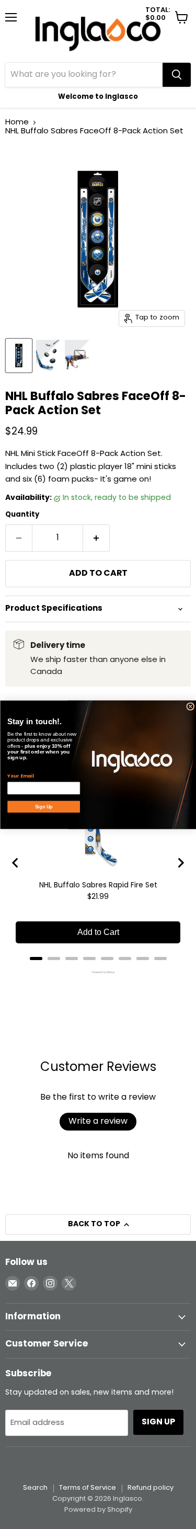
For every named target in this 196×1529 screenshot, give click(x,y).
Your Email (20, 776)
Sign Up (43, 806)
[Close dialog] (190, 706)
